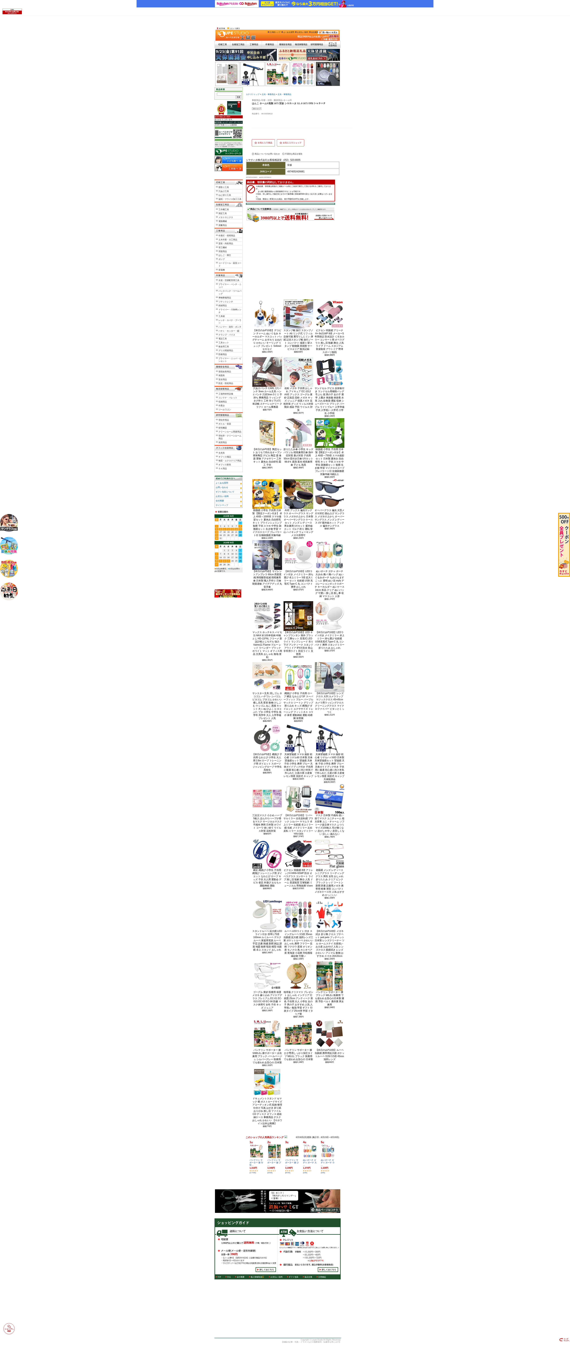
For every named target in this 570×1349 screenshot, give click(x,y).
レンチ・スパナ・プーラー (229, 321)
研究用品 (228, 415)
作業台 (221, 405)
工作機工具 (223, 209)
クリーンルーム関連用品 (229, 431)
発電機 (221, 270)
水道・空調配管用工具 (228, 280)
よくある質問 (288, 32)
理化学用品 (223, 420)
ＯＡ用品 (222, 468)
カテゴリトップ (252, 94)
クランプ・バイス (226, 335)
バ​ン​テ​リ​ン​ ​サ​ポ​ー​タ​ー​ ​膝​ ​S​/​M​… (256, 1162)
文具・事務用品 (268, 94)
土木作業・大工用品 (227, 239)
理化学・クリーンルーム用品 (229, 437)
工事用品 (254, 44)
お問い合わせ (222, 487)
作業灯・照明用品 (226, 235)
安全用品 (222, 379)
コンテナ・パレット (227, 397)
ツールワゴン (224, 409)
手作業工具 (228, 275)
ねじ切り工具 (224, 195)
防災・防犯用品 (225, 383)
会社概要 (314, 32)
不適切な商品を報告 (293, 154)
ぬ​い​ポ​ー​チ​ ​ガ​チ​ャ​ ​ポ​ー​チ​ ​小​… (327, 1162)
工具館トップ (275, 32)
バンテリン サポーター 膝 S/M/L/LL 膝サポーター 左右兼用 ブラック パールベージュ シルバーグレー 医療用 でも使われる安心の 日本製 (267, 1056)
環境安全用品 (285, 44)
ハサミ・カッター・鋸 (228, 331)
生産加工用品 (238, 44)
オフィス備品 (224, 457)
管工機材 (222, 247)
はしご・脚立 (224, 255)
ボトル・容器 (224, 424)
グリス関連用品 (225, 350)
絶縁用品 (222, 305)
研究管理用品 (317, 44)
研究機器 (222, 428)
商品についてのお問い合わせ (267, 154)
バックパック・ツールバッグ (229, 292)
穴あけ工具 (223, 191)
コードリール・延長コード (229, 264)
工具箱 (221, 316)
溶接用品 (222, 251)
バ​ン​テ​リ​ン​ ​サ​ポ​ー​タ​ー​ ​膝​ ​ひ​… (292, 1162)
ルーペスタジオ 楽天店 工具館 (235, 35)
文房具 (221, 453)
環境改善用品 (224, 371)
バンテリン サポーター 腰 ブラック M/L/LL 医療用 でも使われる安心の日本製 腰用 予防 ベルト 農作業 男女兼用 (329, 998)
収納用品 (222, 401)
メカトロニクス (225, 217)
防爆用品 (222, 354)
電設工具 (222, 338)
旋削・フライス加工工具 (229, 199)
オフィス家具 (224, 464)
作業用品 (270, 44)
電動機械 (222, 221)
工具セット (223, 342)
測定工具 (222, 213)
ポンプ (221, 259)
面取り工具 (223, 187)
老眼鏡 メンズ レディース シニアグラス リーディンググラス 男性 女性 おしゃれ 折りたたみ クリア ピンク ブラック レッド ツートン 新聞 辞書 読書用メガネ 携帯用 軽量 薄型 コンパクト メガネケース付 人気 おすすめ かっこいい (329, 882)
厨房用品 (222, 442)
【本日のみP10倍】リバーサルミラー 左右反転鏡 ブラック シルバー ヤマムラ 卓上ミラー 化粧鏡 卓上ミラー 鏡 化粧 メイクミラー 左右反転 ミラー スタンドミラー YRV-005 (298, 824)
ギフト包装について (225, 492)
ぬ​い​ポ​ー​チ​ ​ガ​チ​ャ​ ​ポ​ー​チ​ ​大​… (310, 1162)
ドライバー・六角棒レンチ (229, 311)
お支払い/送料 (302, 32)
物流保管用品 (301, 44)
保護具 (221, 375)
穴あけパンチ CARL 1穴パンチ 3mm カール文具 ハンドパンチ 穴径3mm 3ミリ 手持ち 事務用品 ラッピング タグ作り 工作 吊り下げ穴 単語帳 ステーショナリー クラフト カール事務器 (267, 397)
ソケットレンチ (225, 301)
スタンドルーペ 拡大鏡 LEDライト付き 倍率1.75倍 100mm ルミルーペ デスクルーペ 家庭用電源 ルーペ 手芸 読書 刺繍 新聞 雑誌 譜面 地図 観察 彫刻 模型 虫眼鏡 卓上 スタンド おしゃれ (267, 940)
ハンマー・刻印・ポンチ (229, 327)
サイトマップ (222, 505)
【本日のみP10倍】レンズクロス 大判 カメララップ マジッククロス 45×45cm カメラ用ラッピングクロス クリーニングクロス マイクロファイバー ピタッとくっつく (329, 702)
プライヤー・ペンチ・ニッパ (229, 285)
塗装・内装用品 (225, 243)
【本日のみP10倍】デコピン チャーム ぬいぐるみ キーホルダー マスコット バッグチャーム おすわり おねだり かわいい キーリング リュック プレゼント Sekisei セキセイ (267, 339)
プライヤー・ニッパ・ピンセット (229, 359)
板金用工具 (223, 346)
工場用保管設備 (225, 394)
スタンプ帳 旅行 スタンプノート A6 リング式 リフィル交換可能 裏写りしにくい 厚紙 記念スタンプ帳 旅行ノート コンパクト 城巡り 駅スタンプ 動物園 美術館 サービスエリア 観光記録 (298, 339)
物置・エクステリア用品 (229, 460)
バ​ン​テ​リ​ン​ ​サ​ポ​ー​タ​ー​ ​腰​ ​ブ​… (274, 1162)
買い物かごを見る (328, 36)
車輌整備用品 (224, 297)
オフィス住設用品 (333, 44)
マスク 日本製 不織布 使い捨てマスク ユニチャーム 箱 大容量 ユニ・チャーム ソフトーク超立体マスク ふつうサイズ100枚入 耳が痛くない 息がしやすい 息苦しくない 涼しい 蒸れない (329, 824)
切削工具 (222, 44)
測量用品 (222, 225)
